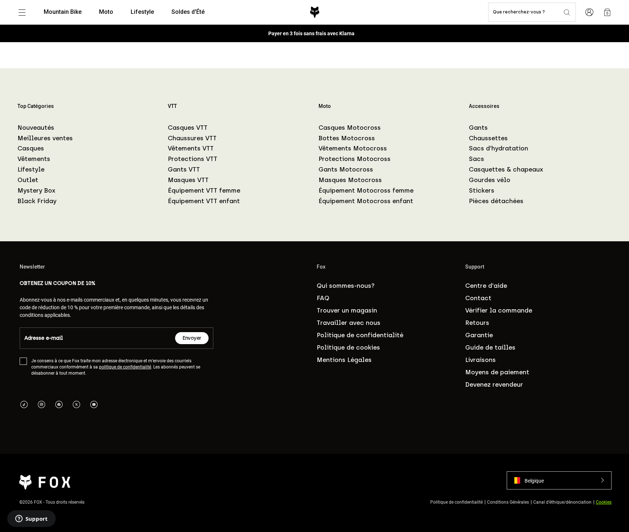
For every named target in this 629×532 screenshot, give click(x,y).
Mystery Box (36, 190)
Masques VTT (188, 180)
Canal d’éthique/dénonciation (562, 502)
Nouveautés (35, 127)
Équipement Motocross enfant (366, 201)
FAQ (323, 298)
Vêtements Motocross (353, 148)
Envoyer (191, 338)
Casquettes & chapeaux (506, 169)
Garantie (479, 335)
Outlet (27, 180)
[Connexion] (589, 12)
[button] (559, 480)
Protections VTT (192, 158)
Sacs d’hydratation (498, 148)
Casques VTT (187, 127)
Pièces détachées (496, 201)
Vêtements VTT (191, 148)
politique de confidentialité (125, 367)
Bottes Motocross (347, 138)
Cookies (604, 502)
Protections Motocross (355, 158)
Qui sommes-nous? (346, 285)
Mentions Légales (344, 359)
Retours (477, 322)
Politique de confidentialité (360, 335)
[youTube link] (94, 405)
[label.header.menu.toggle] (21, 12)
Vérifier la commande (498, 310)
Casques (30, 148)
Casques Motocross (350, 127)
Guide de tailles (490, 347)
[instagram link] (41, 405)
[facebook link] (59, 405)
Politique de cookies (348, 347)
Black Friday (36, 201)
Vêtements (33, 158)
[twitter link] (76, 405)
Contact (478, 298)
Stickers (481, 190)
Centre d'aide (486, 285)
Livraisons (480, 359)
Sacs (476, 158)
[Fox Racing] (314, 12)
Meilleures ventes (45, 138)
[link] (607, 12)
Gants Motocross (346, 169)
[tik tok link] (24, 405)
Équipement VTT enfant (204, 201)
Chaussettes (488, 138)
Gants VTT (184, 169)
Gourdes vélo (489, 180)
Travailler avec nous (348, 322)
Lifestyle (30, 169)
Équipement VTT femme (204, 190)
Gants (478, 127)
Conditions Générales (508, 502)
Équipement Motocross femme (366, 190)
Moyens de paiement (497, 372)
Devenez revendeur (494, 384)
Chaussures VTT (192, 138)
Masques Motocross (350, 180)
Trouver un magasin (347, 310)
